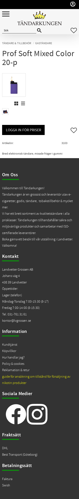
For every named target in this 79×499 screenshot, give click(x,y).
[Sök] (39, 31)
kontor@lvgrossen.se (16, 321)
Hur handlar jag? (13, 357)
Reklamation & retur (15, 370)
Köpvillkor (9, 351)
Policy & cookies (13, 364)
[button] (5, 14)
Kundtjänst (9, 345)
